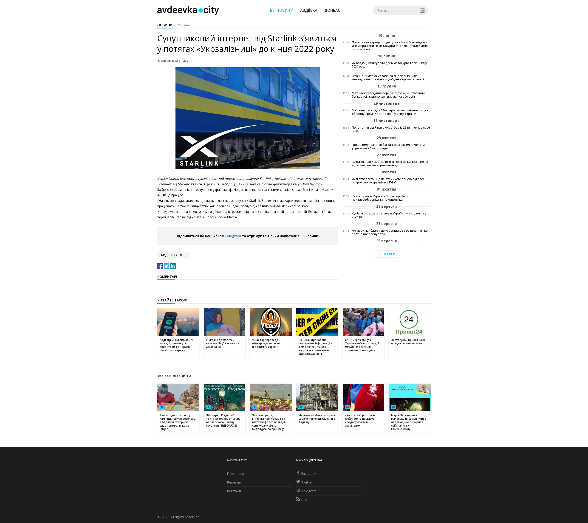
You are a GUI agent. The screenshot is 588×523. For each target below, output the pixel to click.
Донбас (332, 10)
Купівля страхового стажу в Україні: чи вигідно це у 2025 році (389, 215)
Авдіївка (308, 10)
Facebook (308, 473)
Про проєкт (236, 473)
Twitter (307, 482)
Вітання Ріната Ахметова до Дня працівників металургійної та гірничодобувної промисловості (388, 77)
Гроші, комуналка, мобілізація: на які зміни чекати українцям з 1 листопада (388, 146)
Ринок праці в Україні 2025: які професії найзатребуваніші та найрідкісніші (380, 197)
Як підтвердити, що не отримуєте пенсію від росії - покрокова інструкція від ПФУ (389, 180)
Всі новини (281, 10)
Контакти (234, 491)
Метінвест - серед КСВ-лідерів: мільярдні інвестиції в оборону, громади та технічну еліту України (390, 112)
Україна (184, 25)
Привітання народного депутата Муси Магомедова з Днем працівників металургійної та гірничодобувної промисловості (391, 46)
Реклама (234, 482)
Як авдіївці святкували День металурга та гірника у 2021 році (389, 64)
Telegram (233, 236)
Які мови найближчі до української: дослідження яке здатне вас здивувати (390, 232)
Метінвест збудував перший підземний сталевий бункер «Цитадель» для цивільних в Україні (388, 94)
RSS (304, 499)
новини (164, 24)
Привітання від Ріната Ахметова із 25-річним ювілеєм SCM (391, 129)
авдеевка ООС (173, 255)
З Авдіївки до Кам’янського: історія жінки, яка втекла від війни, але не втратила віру (390, 163)
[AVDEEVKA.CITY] (188, 10)
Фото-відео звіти (174, 375)
